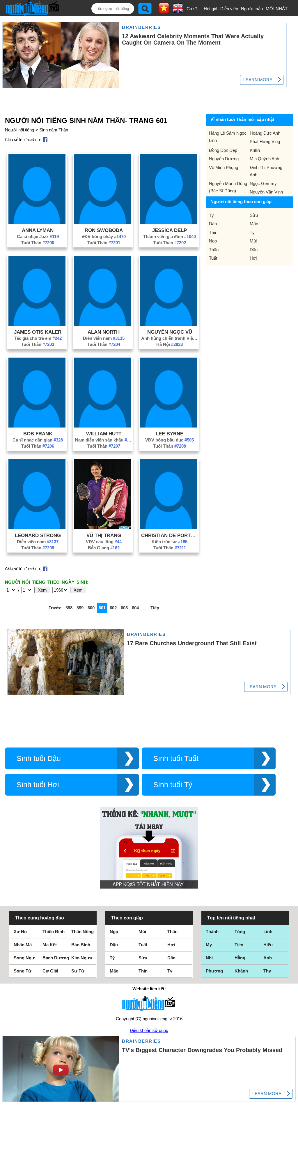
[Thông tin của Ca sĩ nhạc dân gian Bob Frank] (36, 425)
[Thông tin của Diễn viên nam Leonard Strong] (36, 527)
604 (135, 607)
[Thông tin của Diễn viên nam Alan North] (102, 324)
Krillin (255, 150)
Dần (213, 223)
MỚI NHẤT (277, 8)
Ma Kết (49, 944)
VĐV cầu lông (104, 541)
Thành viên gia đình (169, 236)
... (144, 607)
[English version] (178, 11)
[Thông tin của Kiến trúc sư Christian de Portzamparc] (168, 527)
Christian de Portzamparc (169, 535)
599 (80, 607)
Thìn (213, 232)
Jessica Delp (169, 230)
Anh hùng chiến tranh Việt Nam (169, 338)
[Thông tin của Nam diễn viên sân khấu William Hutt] (102, 425)
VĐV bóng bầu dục (169, 439)
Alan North (104, 332)
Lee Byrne (169, 433)
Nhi (209, 957)
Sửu (254, 215)
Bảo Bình (80, 944)
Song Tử (22, 970)
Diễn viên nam (104, 338)
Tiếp (154, 607)
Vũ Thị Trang (103, 535)
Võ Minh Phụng (223, 167)
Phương (214, 970)
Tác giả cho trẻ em (38, 338)
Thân (214, 249)
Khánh (241, 970)
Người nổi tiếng (19, 129)
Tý (211, 215)
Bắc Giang (104, 547)
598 (68, 607)
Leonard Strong (38, 535)
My (209, 944)
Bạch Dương (55, 957)
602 (113, 607)
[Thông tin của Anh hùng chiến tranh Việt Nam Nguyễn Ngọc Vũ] (168, 324)
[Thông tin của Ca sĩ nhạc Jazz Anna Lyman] (36, 222)
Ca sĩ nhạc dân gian (38, 439)
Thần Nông (82, 931)
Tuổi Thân (37, 242)
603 (124, 607)
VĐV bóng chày (103, 236)
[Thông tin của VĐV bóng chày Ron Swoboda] (102, 222)
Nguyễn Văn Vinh (266, 191)
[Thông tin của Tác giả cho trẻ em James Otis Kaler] (36, 324)
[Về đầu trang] (292, 1146)
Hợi (253, 258)
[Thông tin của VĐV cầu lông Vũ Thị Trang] (102, 527)
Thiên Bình (53, 931)
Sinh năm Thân (53, 129)
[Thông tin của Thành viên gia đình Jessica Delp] (168, 222)
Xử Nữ (20, 931)
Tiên (239, 944)
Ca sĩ (192, 8)
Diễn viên (229, 8)
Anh (267, 957)
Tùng (240, 931)
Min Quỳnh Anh (264, 158)
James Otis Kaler (37, 332)
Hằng (240, 957)
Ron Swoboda (104, 230)
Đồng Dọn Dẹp (223, 150)
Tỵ (252, 232)
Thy (267, 970)
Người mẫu (252, 8)
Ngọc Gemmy (263, 183)
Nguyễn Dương (224, 158)
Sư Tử (77, 970)
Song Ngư (24, 957)
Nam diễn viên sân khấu (103, 439)
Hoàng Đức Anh (265, 133)
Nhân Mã (23, 944)
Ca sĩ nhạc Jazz (38, 236)
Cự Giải (50, 970)
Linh (267, 931)
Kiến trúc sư (169, 541)
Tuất (213, 258)
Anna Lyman (38, 230)
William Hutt (103, 433)
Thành (212, 931)
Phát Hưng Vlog (265, 141)
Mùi (253, 240)
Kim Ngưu (81, 957)
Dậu (254, 249)
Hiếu (268, 944)
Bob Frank (37, 433)
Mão (254, 223)
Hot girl (210, 8)
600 (91, 607)
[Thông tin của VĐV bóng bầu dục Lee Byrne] (168, 425)
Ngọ (213, 240)
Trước (55, 607)
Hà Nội (169, 344)
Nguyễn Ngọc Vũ (169, 332)
